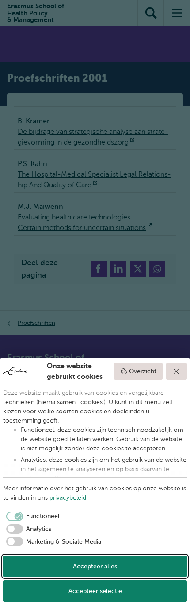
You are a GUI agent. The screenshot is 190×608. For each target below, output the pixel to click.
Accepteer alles (95, 566)
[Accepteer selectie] (176, 371)
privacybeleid (67, 497)
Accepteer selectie (95, 591)
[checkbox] (31, 516)
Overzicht (142, 371)
